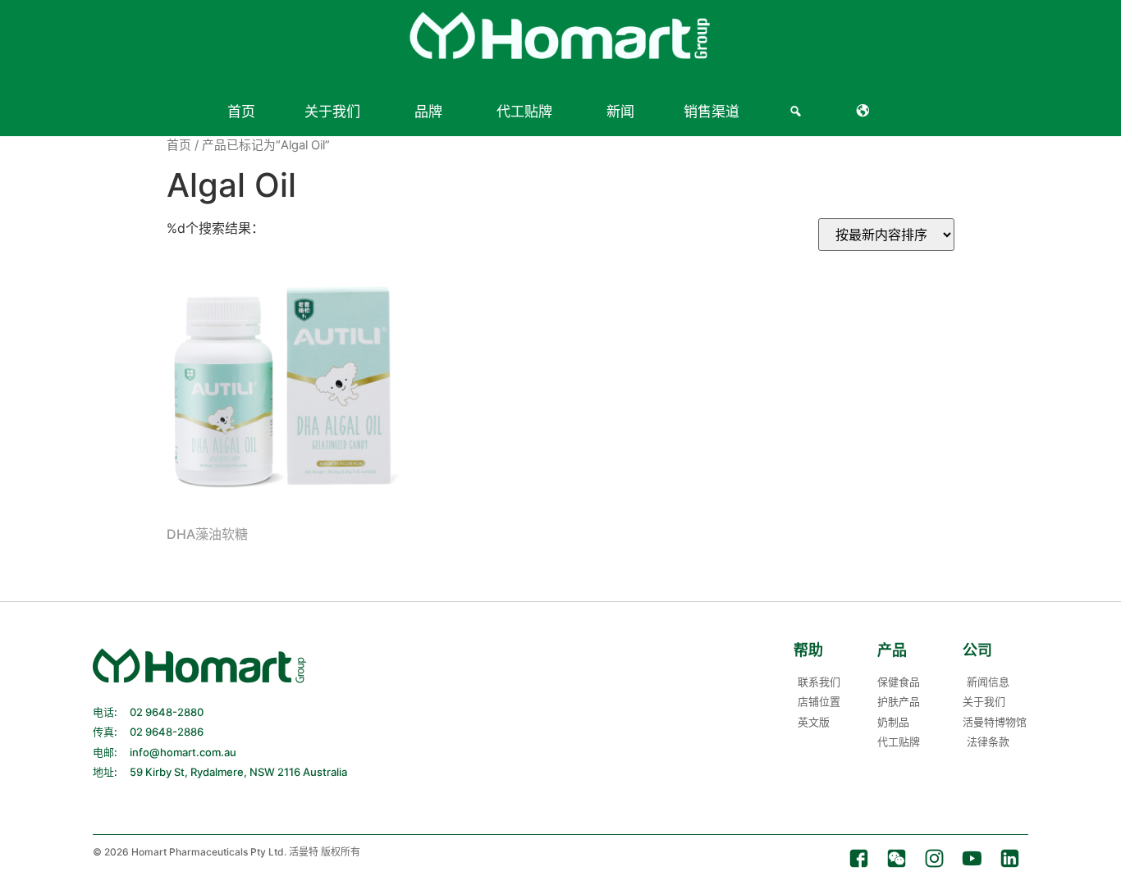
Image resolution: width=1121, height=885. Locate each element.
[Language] (866, 111)
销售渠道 (711, 111)
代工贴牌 (524, 111)
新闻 (620, 111)
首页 (241, 111)
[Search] (798, 111)
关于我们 (332, 111)
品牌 (428, 111)
